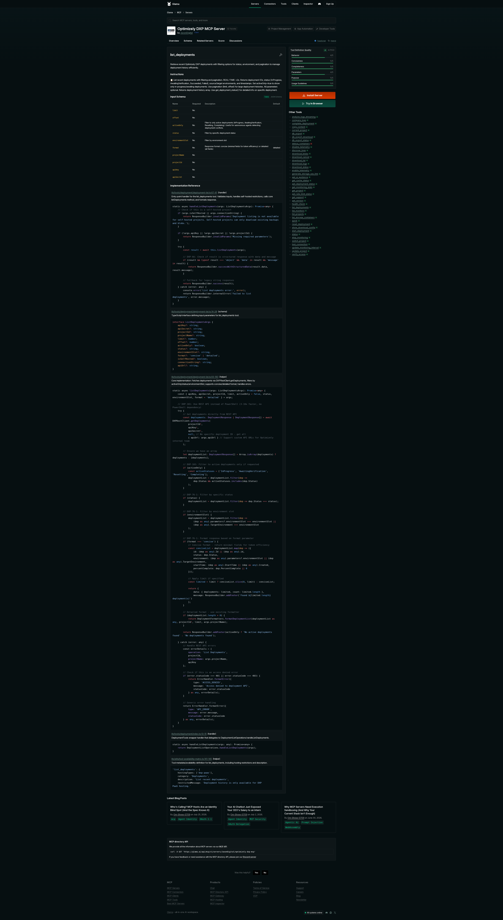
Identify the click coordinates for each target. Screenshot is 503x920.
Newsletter (301, 899)
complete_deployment (303, 123)
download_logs (299, 163)
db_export (297, 133)
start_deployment (300, 230)
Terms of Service (261, 888)
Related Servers (205, 40)
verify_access (298, 254)
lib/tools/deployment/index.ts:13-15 (189, 733)
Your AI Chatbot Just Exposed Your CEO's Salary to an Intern (244, 808)
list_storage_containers (303, 217)
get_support (298, 197)
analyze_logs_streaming (304, 116)
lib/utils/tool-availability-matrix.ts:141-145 (191, 758)
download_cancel (300, 157)
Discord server (249, 857)
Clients (295, 3)
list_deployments (300, 207)
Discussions (235, 40)
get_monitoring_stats (302, 187)
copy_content (298, 127)
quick (294, 220)
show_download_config (303, 227)
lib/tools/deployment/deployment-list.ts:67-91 (194, 192)
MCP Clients (173, 895)
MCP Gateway (217, 895)
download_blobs (300, 153)
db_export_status (300, 140)
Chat (212, 888)
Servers (255, 3)
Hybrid (333, 41)
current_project (299, 130)
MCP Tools (172, 899)
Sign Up (330, 3)
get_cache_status (300, 180)
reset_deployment (301, 224)
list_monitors (298, 210)
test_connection (300, 244)
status (295, 234)
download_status (300, 167)
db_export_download (302, 137)
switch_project (299, 241)
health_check (298, 204)
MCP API (223, 846)
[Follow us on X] (335, 913)
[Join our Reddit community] (331, 913)
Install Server (314, 95)
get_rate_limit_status (302, 194)
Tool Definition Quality (301, 50)
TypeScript (321, 41)
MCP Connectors (175, 892)
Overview (174, 40)
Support (300, 888)
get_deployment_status (303, 184)
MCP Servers (173, 888)
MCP (179, 12)
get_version (297, 200)
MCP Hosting (216, 899)
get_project (297, 190)
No (265, 873)
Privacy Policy (260, 892)
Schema (188, 40)
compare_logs (299, 120)
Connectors (270, 3)
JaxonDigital (186, 32)
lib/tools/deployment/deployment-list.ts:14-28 (194, 311)
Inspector (308, 3)
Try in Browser (314, 103)
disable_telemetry (301, 147)
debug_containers (301, 143)
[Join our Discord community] (327, 913)
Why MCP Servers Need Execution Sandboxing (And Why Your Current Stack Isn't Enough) (303, 810)
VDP (255, 895)
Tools (283, 3)
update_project (299, 251)
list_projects (298, 214)
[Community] (319, 4)
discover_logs (299, 150)
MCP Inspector (217, 903)
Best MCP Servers (175, 903)
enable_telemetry (300, 170)
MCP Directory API (219, 892)
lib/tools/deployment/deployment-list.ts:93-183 (194, 376)
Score (221, 40)
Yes (256, 873)
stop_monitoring (300, 237)
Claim (196, 32)
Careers (300, 892)
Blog (298, 895)
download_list (298, 160)
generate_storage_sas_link (305, 173)
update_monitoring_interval (305, 247)
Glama (170, 12)
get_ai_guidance (300, 177)
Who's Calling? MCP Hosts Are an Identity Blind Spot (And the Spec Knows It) (193, 808)
